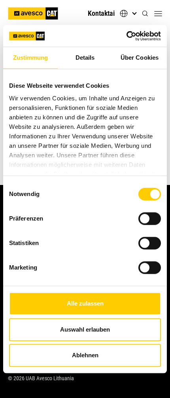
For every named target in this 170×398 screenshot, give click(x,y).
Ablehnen (85, 355)
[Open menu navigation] (158, 13)
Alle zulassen (85, 303)
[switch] (149, 218)
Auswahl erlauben (85, 329)
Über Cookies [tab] (140, 57)
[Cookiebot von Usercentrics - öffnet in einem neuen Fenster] (126, 36)
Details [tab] (85, 57)
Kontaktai (101, 13)
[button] (145, 13)
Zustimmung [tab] (30, 57)
